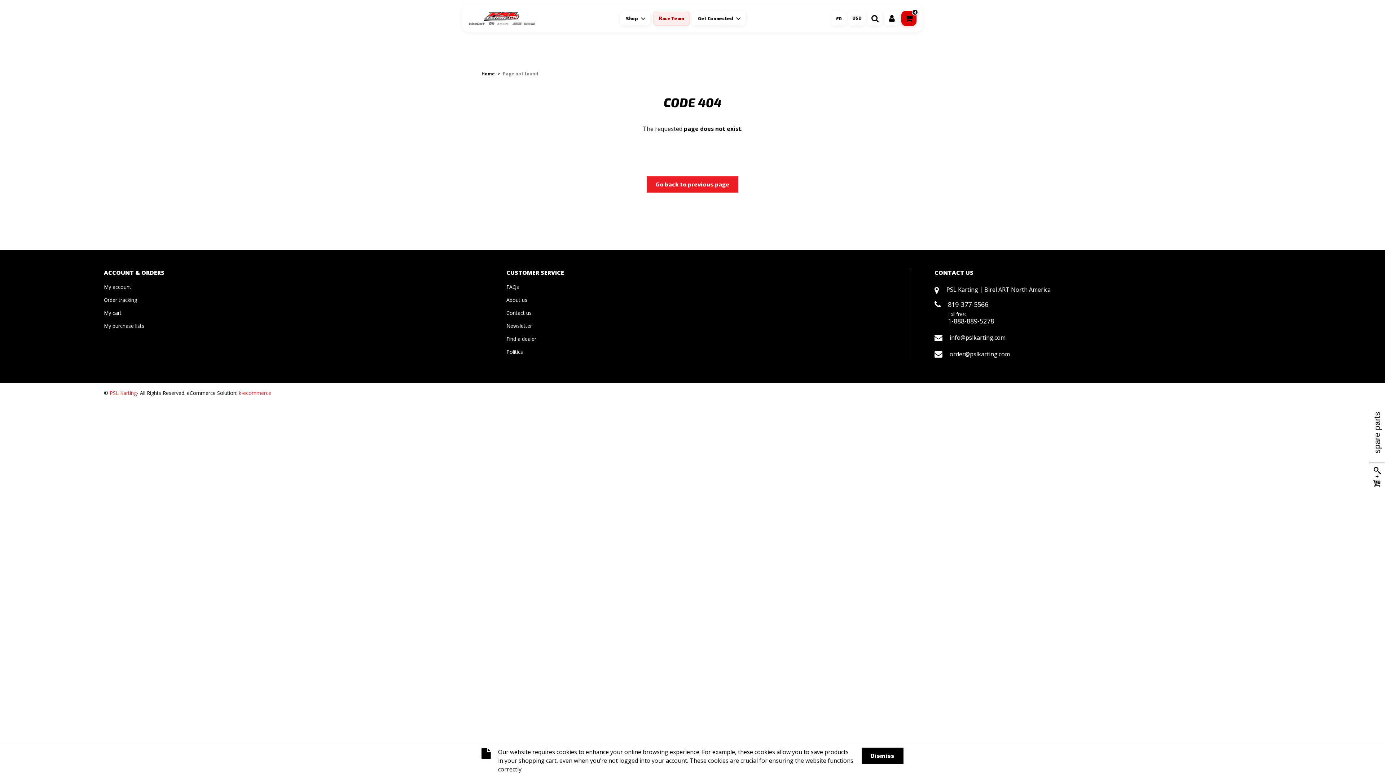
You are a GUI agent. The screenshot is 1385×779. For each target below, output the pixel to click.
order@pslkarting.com (980, 354)
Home (488, 74)
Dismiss (882, 755)
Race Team (671, 18)
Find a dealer (521, 338)
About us (516, 299)
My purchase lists (124, 325)
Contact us (519, 312)
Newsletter (519, 325)
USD (857, 18)
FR (839, 18)
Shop (632, 18)
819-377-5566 (968, 304)
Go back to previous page (692, 184)
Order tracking (120, 299)
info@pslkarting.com (978, 338)
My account (117, 286)
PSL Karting (123, 393)
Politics (514, 351)
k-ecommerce (255, 393)
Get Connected (715, 18)
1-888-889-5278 (971, 321)
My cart (113, 312)
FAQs (512, 286)
